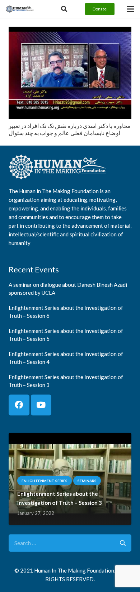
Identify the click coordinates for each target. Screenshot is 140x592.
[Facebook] (19, 405)
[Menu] (130, 9)
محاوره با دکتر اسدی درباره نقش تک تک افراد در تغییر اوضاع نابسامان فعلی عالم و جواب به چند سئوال (70, 129)
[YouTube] (41, 405)
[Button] (64, 9)
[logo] (20, 9)
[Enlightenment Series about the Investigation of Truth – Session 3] (70, 437)
